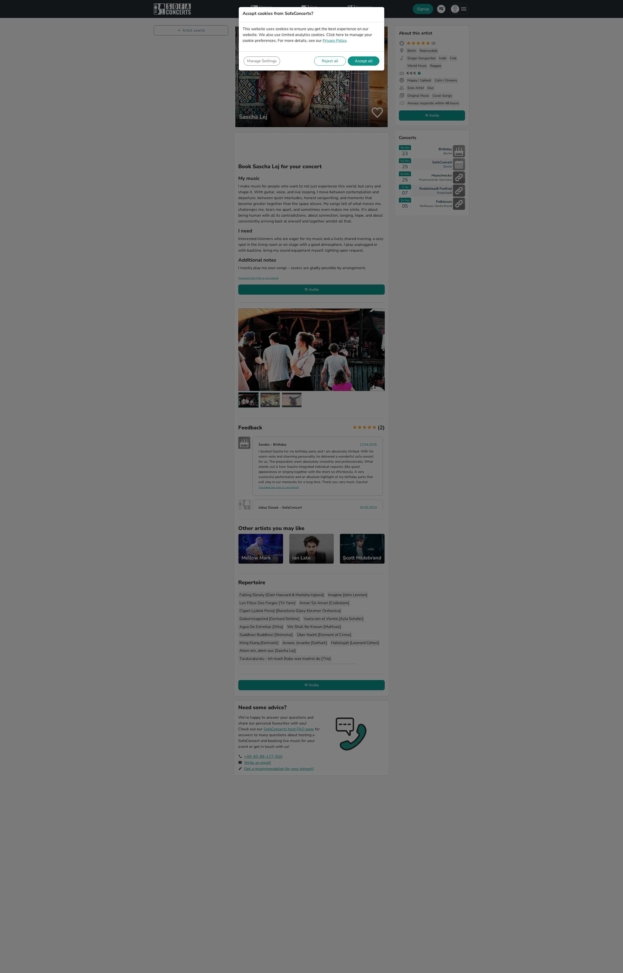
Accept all (364, 61)
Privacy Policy (334, 40)
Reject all (330, 61)
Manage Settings (262, 61)
